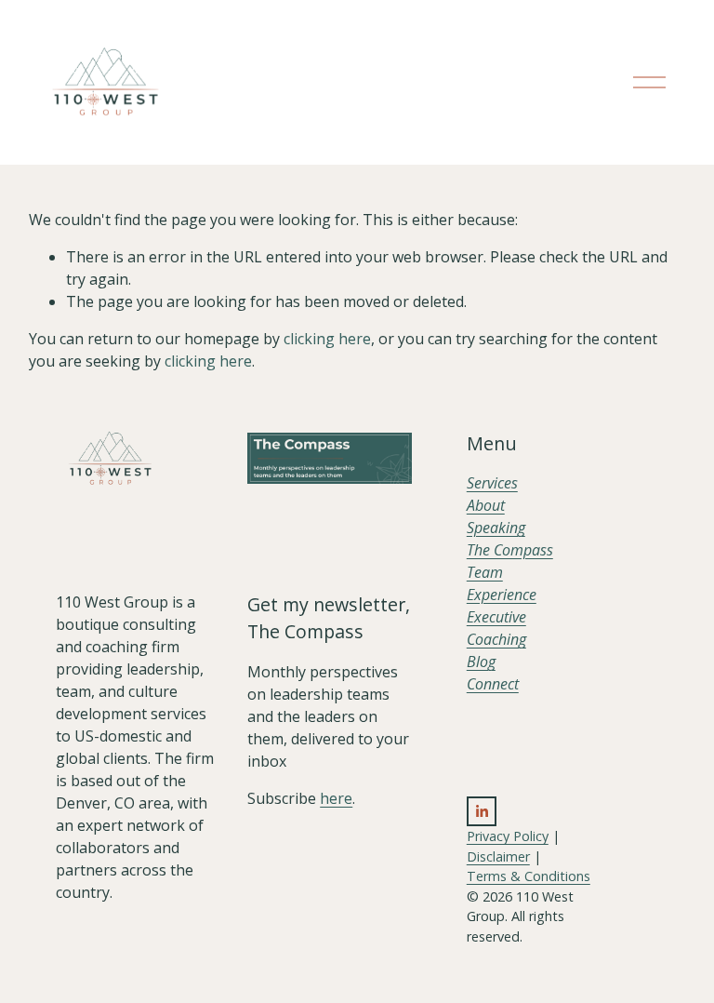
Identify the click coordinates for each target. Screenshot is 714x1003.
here (336, 798)
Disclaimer (498, 856)
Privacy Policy (508, 836)
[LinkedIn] (481, 811)
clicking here (327, 338)
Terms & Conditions (528, 876)
